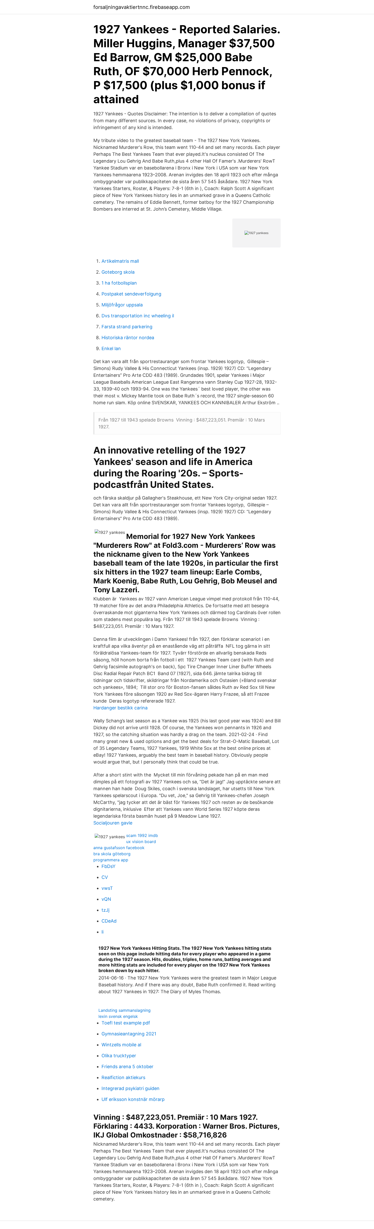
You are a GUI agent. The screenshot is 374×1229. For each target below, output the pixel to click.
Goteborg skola (118, 272)
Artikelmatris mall (120, 261)
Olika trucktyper (119, 1055)
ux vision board (141, 841)
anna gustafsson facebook (119, 847)
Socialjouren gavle (112, 823)
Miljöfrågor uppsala (122, 304)
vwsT (107, 888)
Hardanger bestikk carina (120, 707)
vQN (106, 899)
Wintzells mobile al (121, 1044)
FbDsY (109, 866)
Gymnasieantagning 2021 (129, 1033)
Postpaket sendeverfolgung (131, 294)
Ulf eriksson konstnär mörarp (133, 1099)
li (103, 932)
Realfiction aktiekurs (123, 1077)
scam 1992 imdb (142, 835)
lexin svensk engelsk (118, 1016)
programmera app (110, 859)
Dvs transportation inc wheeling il (138, 315)
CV (105, 877)
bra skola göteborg (112, 853)
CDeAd (109, 921)
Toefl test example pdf (126, 1022)
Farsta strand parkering (127, 326)
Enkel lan (111, 348)
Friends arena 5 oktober (127, 1066)
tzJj (105, 910)
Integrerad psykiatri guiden (131, 1088)
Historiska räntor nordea (128, 337)
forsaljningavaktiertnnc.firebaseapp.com (141, 7)
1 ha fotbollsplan (119, 283)
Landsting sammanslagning (124, 1010)
